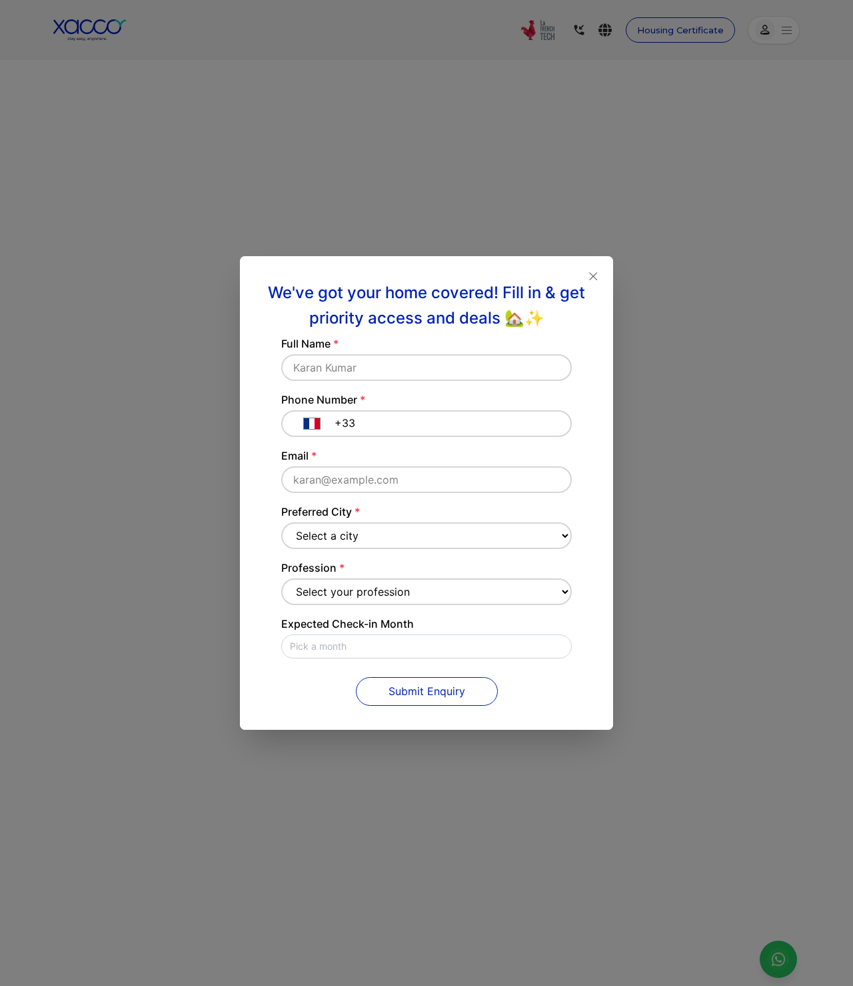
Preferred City (320, 511)
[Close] (593, 276)
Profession (313, 567)
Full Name (310, 343)
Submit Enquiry (427, 691)
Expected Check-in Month (347, 623)
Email (299, 455)
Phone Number (323, 399)
